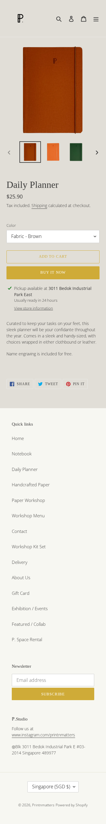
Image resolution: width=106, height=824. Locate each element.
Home (18, 438)
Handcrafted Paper (31, 484)
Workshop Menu (28, 515)
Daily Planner (25, 469)
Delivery (19, 562)
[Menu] (96, 18)
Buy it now (52, 272)
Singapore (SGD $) (51, 786)
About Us (21, 577)
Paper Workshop (28, 500)
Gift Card (20, 593)
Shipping (39, 205)
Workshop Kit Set (29, 546)
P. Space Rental (27, 639)
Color (11, 225)
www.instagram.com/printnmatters (43, 735)
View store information (33, 308)
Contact (19, 531)
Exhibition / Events (30, 608)
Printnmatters (43, 804)
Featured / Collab (29, 624)
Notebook (22, 454)
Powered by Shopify (72, 804)
